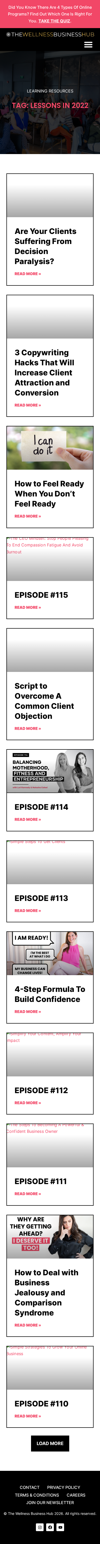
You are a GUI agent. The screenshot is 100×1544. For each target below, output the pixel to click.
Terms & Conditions (37, 1495)
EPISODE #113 (41, 898)
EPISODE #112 (41, 1090)
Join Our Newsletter (50, 1502)
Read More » (28, 273)
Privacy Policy (63, 1487)
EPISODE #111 (41, 1181)
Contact (29, 1487)
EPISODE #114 (41, 807)
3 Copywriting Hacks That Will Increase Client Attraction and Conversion (44, 372)
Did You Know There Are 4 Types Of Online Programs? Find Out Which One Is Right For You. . (50, 14)
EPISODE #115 (41, 595)
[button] (88, 44)
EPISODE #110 (41, 1403)
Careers (76, 1495)
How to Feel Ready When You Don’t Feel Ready (49, 493)
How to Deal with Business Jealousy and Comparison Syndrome (46, 1292)
